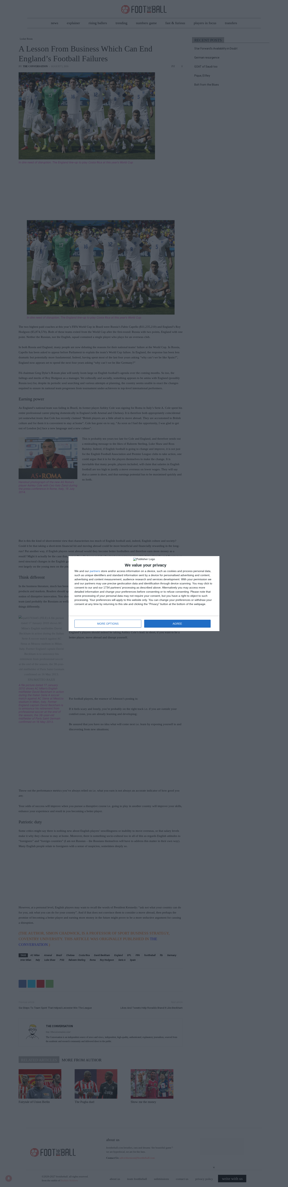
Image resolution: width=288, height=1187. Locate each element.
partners (95, 571)
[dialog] (144, 593)
